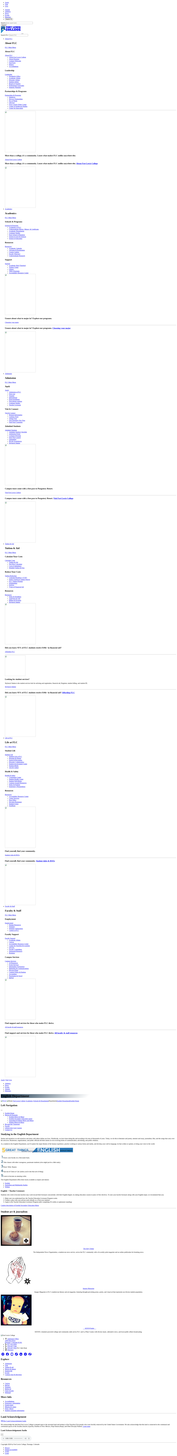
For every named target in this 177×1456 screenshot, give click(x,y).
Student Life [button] (9, 755)
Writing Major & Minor (16, 1122)
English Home (9, 1113)
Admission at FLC (15, 392)
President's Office (14, 76)
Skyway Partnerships (16, 99)
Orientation (12, 439)
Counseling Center (15, 777)
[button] (13, 1421)
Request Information (15, 415)
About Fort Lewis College (17, 57)
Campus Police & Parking (17, 972)
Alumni (7, 10)
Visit (6, 4)
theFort (11, 978)
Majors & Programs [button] (11, 1115)
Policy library (9, 1409)
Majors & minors (10, 1369)
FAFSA (11, 585)
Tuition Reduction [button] (11, 576)
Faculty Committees (15, 949)
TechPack (12, 806)
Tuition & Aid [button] (9, 544)
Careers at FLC (14, 930)
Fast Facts (12, 63)
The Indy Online (88, 1249)
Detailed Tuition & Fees (16, 568)
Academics (29, 1101)
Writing (7, 1187)
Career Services (14, 798)
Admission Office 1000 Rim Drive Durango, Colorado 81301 (13, 1340)
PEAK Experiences (15, 441)
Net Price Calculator (15, 564)
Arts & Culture (14, 767)
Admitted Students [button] (11, 430)
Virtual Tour (13, 418)
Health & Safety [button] (10, 775)
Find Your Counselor (16, 422)
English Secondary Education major (20, 1119)
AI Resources (13, 963)
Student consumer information (14, 1410)
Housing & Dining (15, 758)
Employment (9, 1405)
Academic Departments (16, 231)
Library (11, 269)
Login (7, 1453)
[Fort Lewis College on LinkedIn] (21, 1355)
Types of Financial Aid (16, 587)
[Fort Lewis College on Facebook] (7, 1355)
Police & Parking (14, 785)
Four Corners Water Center (18, 104)
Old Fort (12, 103)
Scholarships (13, 583)
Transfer (11, 396)
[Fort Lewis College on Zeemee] (30, 1355)
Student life (8, 1371)
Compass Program (15, 436)
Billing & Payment (15, 600)
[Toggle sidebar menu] (1, 1110)
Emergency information (12, 1403)
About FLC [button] (8, 39)
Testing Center (13, 267)
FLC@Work (13, 101)
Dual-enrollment (14, 399)
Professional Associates (16, 85)
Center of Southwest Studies (18, 106)
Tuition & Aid (13, 562)
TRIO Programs (14, 271)
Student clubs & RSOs (12, 855)
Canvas (11, 942)
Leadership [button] (8, 74)
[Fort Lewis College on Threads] (25, 1355)
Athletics (8, 11)
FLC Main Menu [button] (10, 47)
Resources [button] (8, 246)
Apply (7, 2)
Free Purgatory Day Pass (17, 420)
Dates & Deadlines (15, 597)
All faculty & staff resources (14, 1027)
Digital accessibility (11, 1450)
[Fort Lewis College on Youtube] (12, 1355)
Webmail (8, 1392)
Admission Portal (14, 434)
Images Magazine (88, 1288)
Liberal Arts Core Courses (13, 1128)
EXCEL (11, 947)
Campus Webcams (15, 61)
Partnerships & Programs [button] (13, 95)
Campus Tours (13, 417)
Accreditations (13, 66)
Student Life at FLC (15, 756)
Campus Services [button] (10, 961)
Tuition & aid (9, 1367)
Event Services (14, 965)
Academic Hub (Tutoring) (17, 265)
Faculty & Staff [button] (10, 906)
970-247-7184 (12, 1346)
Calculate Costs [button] (10, 560)
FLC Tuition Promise (16, 581)
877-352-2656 (12, 1344)
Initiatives (12, 97)
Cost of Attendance (15, 566)
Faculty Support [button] (10, 938)
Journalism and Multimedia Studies (16, 1185)
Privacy (7, 1448)
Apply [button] (7, 390)
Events (7, 15)
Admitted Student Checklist (18, 432)
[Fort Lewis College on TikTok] (16, 1355)
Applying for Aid (14, 598)
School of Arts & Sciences (17, 237)
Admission (8, 1363)
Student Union (13, 804)
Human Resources (15, 925)
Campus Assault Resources (18, 783)
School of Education (15, 238)
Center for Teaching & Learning (19, 946)
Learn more (86, 1426)
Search (3, 23)
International (13, 398)
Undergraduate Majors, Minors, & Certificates (24, 229)
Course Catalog (14, 252)
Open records (9, 1391)
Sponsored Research (15, 951)
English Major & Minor (16, 1117)
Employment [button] (9, 923)
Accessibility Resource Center (18, 273)
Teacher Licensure (15, 405)
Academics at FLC (15, 227)
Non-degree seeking (15, 401)
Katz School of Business (17, 235)
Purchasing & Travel (15, 976)
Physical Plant (13, 970)
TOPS (7, 1451)
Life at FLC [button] (9, 738)
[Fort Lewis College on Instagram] (3, 1355)
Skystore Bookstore (15, 802)
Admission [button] (8, 373)
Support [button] (7, 264)
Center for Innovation (16, 108)
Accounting (13, 974)
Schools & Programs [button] (11, 225)
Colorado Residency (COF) (18, 578)
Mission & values (10, 1407)
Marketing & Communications (19, 968)
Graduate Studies (14, 233)
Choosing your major (12, 322)
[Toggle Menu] (22, 33)
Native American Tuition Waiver (19, 579)
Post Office (12, 800)
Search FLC (5, 35)
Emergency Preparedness (17, 786)
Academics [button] (8, 209)
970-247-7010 (12, 1348)
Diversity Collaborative (16, 762)
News (7, 13)
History (11, 64)
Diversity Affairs (14, 80)
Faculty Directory (14, 254)
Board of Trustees (14, 84)
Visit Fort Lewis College (13, 492)
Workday (12, 927)
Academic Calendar (15, 248)
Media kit (8, 1389)
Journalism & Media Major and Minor (21, 1120)
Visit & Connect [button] (10, 413)
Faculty (7, 1126)
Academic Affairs (14, 78)
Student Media (13, 766)
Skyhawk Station (14, 443)
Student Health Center (16, 779)
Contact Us (8, 1130)
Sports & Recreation (15, 760)
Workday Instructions (16, 928)
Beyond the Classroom (12, 1124)
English (7, 1183)
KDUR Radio (89, 1328)
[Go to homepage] (11, 33)
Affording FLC (10, 652)
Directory (8, 17)
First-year (12, 394)
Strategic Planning (15, 87)
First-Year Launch (15, 437)
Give (6, 6)
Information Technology (17, 967)
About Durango (14, 59)
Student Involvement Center (18, 764)
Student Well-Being (15, 781)
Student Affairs (14, 82)
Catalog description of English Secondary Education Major (20, 1205)
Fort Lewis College (19, 1101)
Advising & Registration (17, 250)
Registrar (12, 953)
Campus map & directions (13, 1375)
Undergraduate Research (17, 256)
